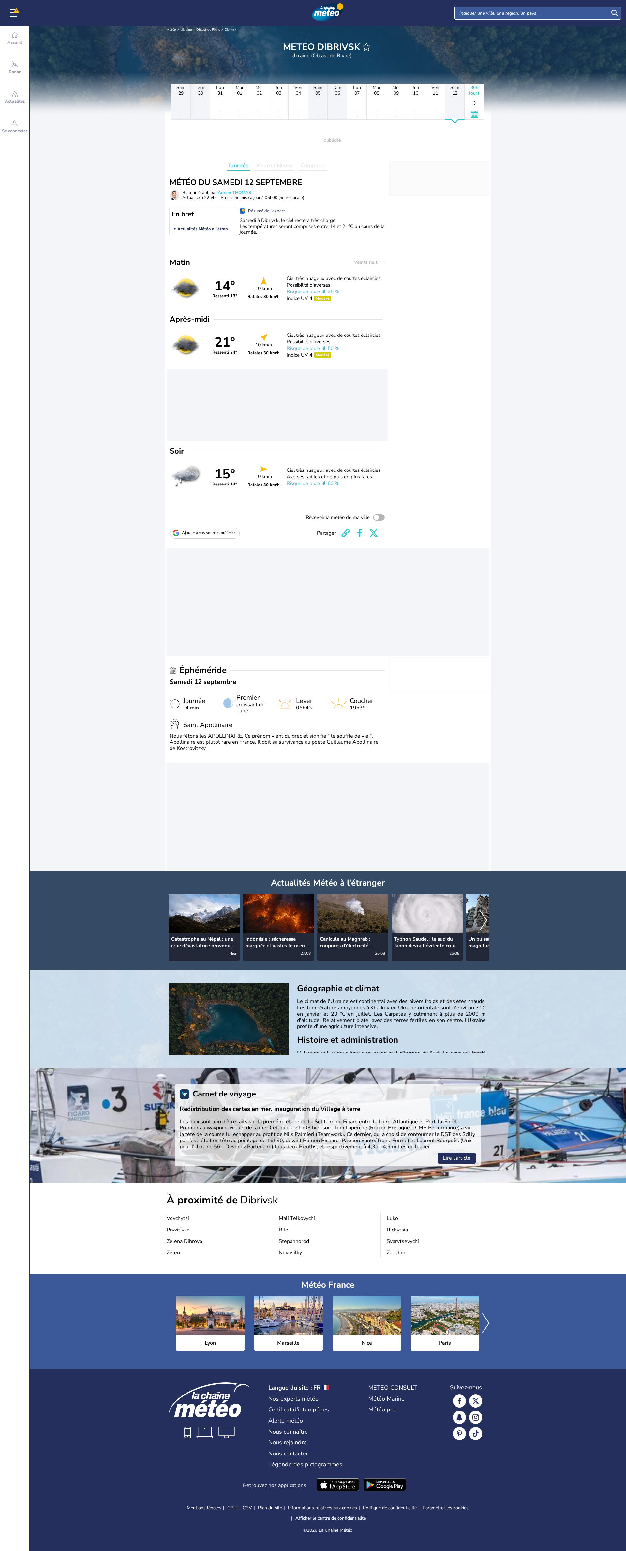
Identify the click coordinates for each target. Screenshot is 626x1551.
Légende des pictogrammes (305, 1464)
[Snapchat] (459, 1417)
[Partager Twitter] (373, 533)
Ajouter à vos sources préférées (209, 532)
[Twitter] (475, 1401)
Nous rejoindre (287, 1442)
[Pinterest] (459, 1433)
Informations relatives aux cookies (322, 1508)
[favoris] (366, 47)
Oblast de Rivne (208, 29)
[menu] (14, 13)
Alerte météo (285, 1420)
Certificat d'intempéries (298, 1409)
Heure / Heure (274, 165)
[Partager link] (345, 533)
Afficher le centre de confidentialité (330, 1518)
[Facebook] (459, 1401)
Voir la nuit (366, 262)
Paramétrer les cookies (446, 1508)
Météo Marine (386, 1399)
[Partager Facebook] (359, 533)
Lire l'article (456, 1158)
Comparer (313, 165)
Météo (171, 29)
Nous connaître (288, 1432)
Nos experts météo (293, 1399)
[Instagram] (475, 1417)
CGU (232, 1508)
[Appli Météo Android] (385, 1485)
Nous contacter (288, 1453)
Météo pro (381, 1409)
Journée (238, 165)
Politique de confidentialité (390, 1508)
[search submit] (614, 13)
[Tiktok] (475, 1433)
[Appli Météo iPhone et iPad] (338, 1485)
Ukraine (186, 29)
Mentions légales (204, 1508)
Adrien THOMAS (234, 193)
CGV (247, 1508)
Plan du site (270, 1508)
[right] (483, 920)
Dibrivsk (230, 29)
